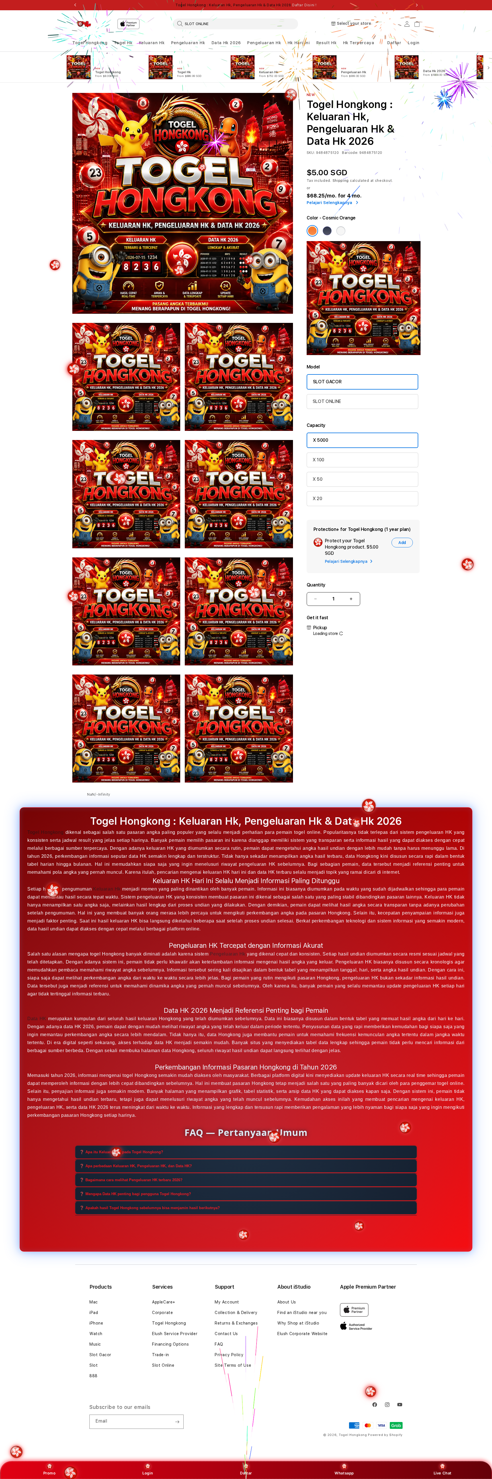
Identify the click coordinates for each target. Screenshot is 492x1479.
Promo (49, 1473)
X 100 (318, 460)
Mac (93, 1302)
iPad (93, 1312)
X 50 (318, 479)
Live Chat (443, 1473)
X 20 (317, 498)
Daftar (246, 1473)
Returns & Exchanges (236, 1323)
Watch (95, 1333)
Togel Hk (123, 42)
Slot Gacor (100, 1354)
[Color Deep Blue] (327, 230)
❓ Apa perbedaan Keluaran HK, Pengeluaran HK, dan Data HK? (135, 1166)
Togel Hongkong (89, 42)
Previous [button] (75, 5)
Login (147, 1473)
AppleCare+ (163, 1302)
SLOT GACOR (327, 381)
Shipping (341, 181)
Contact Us (226, 1333)
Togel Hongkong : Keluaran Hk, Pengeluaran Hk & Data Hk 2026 (246, 5)
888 (93, 1376)
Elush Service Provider (174, 1333)
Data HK (36, 1018)
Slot (93, 1365)
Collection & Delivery (236, 1312)
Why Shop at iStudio (298, 1323)
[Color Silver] (340, 230)
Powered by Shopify (385, 1435)
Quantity (316, 585)
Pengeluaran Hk (188, 42)
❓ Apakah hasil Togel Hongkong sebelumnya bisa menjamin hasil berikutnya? (149, 1207)
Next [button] (417, 5)
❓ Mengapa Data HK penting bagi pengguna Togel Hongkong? (135, 1193)
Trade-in (160, 1354)
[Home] (83, 24)
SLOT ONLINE (327, 401)
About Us (286, 1302)
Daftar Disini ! (304, 5)
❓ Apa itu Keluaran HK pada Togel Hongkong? (121, 1152)
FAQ (219, 1344)
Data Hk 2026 (226, 42)
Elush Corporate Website (302, 1333)
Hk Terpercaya (358, 42)
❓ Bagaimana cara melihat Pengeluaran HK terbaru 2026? (131, 1180)
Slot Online (163, 1365)
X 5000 (320, 440)
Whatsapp (344, 1473)
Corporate (162, 1312)
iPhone (96, 1323)
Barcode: (350, 153)
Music (95, 1344)
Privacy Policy (229, 1354)
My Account (227, 1302)
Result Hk (326, 42)
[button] (89, 42)
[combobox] (235, 24)
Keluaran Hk (152, 42)
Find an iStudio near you (302, 1312)
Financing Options (170, 1344)
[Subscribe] (177, 1422)
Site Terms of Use (233, 1365)
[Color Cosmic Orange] (312, 231)
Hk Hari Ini (299, 42)
